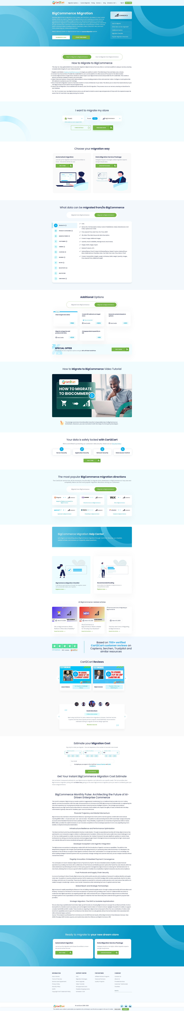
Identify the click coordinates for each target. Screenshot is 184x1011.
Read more (118, 1009)
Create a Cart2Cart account (72, 72)
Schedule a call (80, 991)
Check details (79, 128)
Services (98, 3)
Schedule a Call (111, 3)
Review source (92, 725)
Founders (117, 986)
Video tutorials (80, 984)
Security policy (56, 986)
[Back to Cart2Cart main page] (58, 4)
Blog (104, 3)
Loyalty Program (99, 981)
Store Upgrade (80, 981)
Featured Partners (100, 979)
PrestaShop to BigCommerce (92, 514)
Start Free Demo (81, 37)
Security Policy (116, 444)
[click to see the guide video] (92, 395)
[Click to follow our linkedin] (130, 1006)
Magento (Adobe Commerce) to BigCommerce (64, 502)
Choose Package (104, 166)
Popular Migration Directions (120, 37)
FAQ (77, 976)
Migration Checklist (117, 33)
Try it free (128, 3)
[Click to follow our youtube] (126, 1006)
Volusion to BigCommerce (119, 514)
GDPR (53, 989)
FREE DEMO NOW (101, 128)
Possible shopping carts (83, 989)
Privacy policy (56, 984)
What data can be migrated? (120, 27)
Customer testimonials (121, 984)
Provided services (120, 981)
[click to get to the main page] (59, 1006)
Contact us (118, 976)
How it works (87, 323)
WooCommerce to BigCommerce (92, 503)
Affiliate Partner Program (102, 976)
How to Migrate (116, 23)
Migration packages (81, 979)
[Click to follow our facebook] (122, 1006)
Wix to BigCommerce (119, 503)
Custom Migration (85, 3)
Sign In (122, 3)
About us (117, 979)
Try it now (118, 349)
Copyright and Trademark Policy (61, 991)
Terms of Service (57, 979)
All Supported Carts (81, 986)
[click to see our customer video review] (75, 674)
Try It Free (62, 166)
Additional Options (117, 30)
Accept (125, 1009)
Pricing (93, 3)
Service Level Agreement (59, 981)
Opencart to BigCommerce (64, 514)
